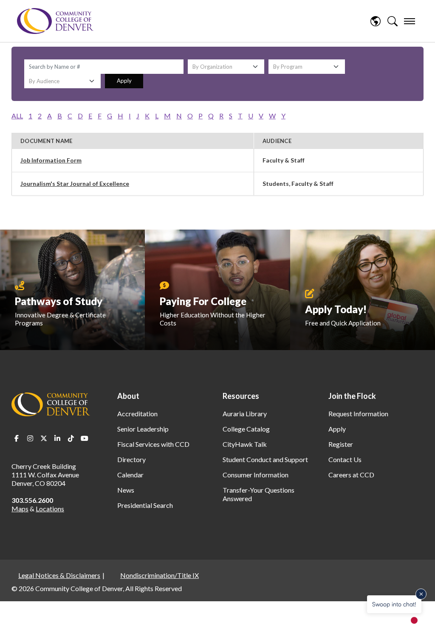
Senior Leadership (143, 429)
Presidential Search (145, 505)
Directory (131, 459)
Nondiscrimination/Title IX (159, 575)
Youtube (84, 438)
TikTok (71, 438)
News (125, 490)
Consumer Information (255, 475)
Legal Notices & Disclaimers (59, 575)
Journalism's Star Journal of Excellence (74, 183)
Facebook (16, 438)
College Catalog (246, 429)
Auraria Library (245, 413)
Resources (241, 395)
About (128, 395)
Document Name (46, 140)
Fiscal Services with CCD (153, 444)
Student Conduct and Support (265, 459)
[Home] (55, 21)
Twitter (44, 438)
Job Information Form (51, 160)
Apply (124, 80)
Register (340, 444)
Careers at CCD (351, 475)
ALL (17, 116)
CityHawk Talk (245, 444)
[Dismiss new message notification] (421, 594)
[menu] (409, 21)
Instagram (30, 438)
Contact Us (345, 459)
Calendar (130, 475)
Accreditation (137, 413)
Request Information (358, 413)
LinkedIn (57, 438)
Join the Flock (352, 395)
